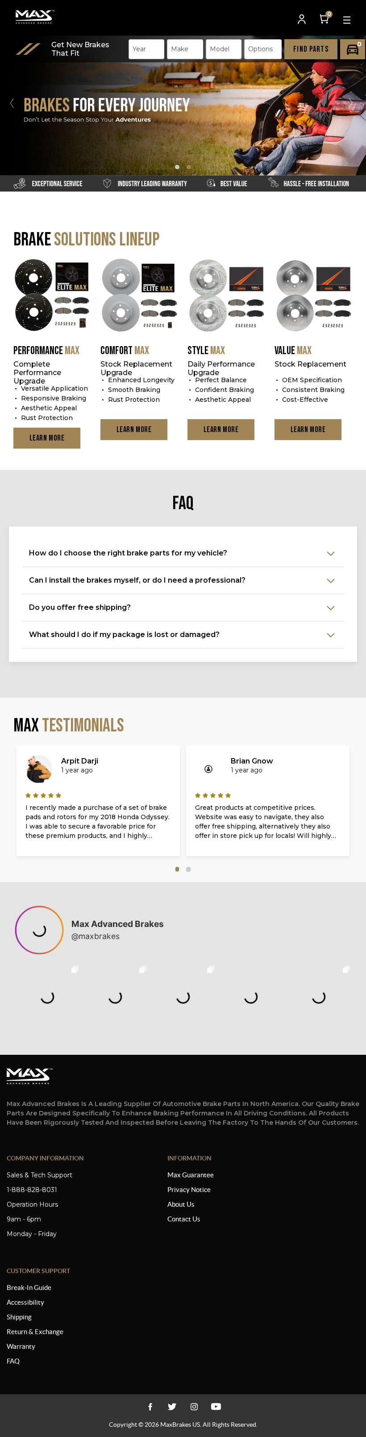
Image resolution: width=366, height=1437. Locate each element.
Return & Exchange (35, 1331)
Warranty (21, 1346)
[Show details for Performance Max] (52, 296)
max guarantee (190, 1175)
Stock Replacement (310, 364)
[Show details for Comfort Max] (139, 296)
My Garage (352, 49)
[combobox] (146, 49)
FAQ (13, 1361)
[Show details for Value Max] (313, 296)
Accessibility (25, 1302)
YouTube (194, 1406)
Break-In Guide (29, 1287)
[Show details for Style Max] (226, 296)
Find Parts (311, 49)
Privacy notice (189, 1189)
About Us (181, 1204)
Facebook (150, 1406)
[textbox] (142, 49)
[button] (354, 103)
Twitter (172, 1406)
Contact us (183, 1219)
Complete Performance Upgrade (37, 372)
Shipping (19, 1317)
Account (302, 19)
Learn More (47, 438)
